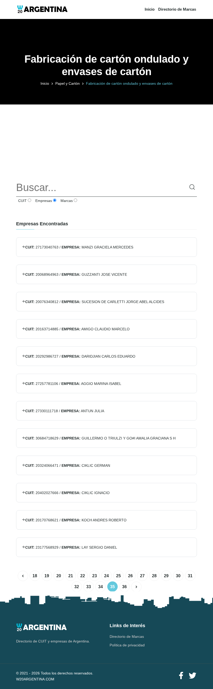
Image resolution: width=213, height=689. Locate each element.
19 (46, 576)
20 (58, 576)
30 (178, 576)
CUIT (22, 201)
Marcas (66, 201)
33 (88, 587)
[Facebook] (181, 676)
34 (100, 587)
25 (118, 576)
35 (112, 587)
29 (166, 576)
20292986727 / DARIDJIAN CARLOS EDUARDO (80, 356)
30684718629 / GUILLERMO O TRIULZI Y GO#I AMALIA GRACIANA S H (100, 438)
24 (106, 576)
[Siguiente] (136, 587)
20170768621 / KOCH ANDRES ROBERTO (76, 520)
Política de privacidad (127, 645)
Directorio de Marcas (177, 9)
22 (82, 576)
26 (130, 576)
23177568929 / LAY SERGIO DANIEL (71, 547)
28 (154, 576)
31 (190, 576)
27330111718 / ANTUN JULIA (64, 411)
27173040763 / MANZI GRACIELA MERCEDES (79, 247)
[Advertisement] (106, 140)
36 (124, 587)
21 (70, 576)
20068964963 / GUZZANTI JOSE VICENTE (76, 274)
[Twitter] (192, 676)
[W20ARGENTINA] (42, 9)
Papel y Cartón (67, 83)
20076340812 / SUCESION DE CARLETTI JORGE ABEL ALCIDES (94, 302)
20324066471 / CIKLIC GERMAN (67, 465)
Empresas (43, 201)
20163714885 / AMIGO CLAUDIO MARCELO (77, 329)
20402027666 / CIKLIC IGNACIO (67, 493)
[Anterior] (23, 576)
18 (34, 576)
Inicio (150, 9)
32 (76, 587)
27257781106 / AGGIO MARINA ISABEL (73, 384)
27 (142, 576)
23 (94, 576)
